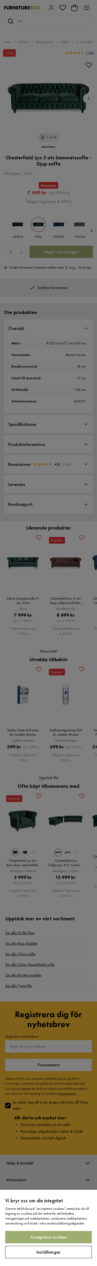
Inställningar (48, 1252)
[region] (48, 1228)
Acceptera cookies (48, 1237)
